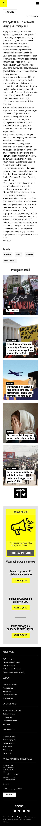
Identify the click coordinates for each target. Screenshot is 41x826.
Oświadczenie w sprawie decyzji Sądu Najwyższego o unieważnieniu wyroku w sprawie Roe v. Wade (20, 348)
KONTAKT (6, 784)
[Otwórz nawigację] (37, 3)
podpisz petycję (20, 553)
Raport (10, 383)
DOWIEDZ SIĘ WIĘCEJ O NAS (12, 789)
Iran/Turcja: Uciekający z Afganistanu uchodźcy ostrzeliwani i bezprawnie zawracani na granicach (19, 391)
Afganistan (29, 254)
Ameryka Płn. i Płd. (10, 261)
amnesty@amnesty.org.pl (11, 774)
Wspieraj (9, 794)
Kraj (8, 307)
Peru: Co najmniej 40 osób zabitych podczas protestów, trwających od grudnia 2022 (20, 476)
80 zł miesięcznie (20, 635)
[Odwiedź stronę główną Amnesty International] (3, 3)
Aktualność (7, 254)
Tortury (18, 254)
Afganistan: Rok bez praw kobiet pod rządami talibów (20, 437)
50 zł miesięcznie (20, 608)
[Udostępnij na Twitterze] (24, 494)
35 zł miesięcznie (20, 580)
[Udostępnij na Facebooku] (17, 494)
